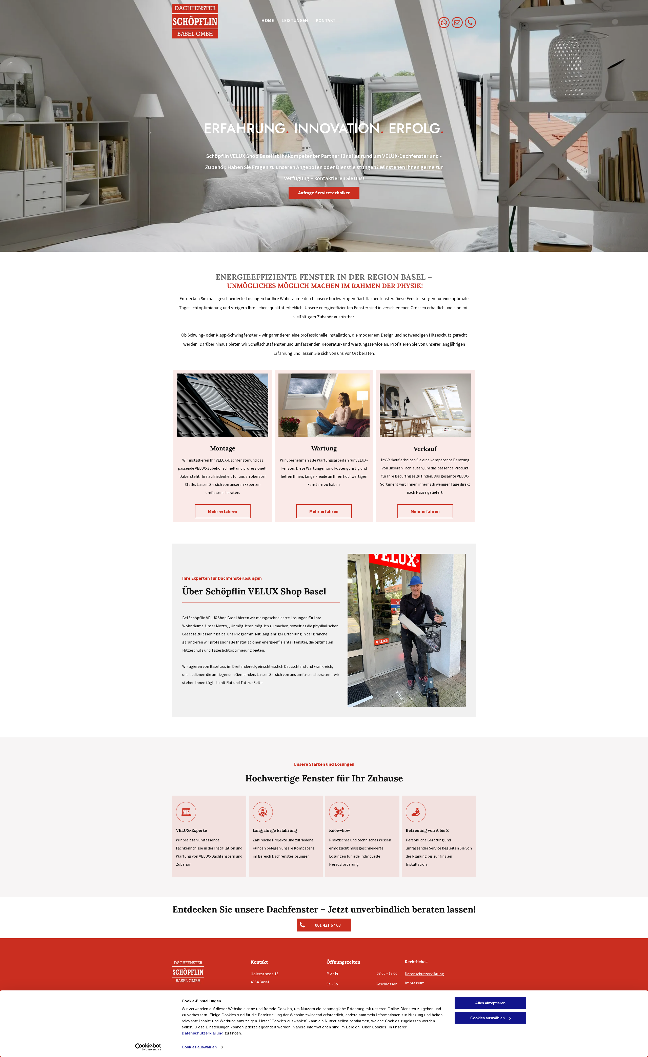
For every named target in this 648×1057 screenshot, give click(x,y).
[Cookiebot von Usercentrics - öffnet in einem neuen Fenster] (148, 1047)
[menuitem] (268, 20)
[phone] (470, 23)
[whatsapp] (444, 23)
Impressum (414, 982)
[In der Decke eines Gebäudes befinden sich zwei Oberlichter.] (222, 405)
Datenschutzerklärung (203, 1033)
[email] (457, 23)
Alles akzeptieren (490, 1003)
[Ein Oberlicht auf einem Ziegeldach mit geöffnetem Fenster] (425, 405)
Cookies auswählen (199, 1047)
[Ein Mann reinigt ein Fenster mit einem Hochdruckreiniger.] (324, 405)
